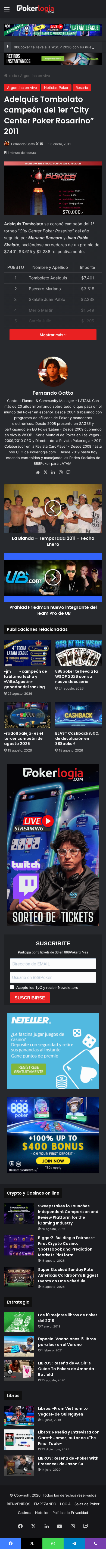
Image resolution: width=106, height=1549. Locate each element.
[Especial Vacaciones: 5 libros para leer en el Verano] (19, 1346)
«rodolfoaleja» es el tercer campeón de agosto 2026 (23, 738)
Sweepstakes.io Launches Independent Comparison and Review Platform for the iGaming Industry (68, 1214)
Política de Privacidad (70, 1512)
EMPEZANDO (45, 1504)
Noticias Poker (56, 87)
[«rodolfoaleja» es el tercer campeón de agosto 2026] (27, 715)
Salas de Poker (86, 1504)
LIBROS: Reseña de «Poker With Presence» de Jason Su (68, 1461)
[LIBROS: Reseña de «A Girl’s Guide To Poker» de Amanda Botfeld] (19, 1370)
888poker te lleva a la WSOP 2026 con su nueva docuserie (76, 676)
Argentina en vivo (35, 75)
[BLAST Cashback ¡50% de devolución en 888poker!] (78, 715)
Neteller (42, 1512)
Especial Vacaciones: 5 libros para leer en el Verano (67, 1341)
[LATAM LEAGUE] (53, 58)
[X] (45, 472)
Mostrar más (52, 334)
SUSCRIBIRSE (30, 998)
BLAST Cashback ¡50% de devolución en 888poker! (77, 738)
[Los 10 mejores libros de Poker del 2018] (19, 1322)
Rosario (82, 87)
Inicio (12, 75)
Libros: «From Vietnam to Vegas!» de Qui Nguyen (63, 1411)
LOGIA (65, 1504)
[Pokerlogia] (35, 9)
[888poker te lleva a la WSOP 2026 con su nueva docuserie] (78, 653)
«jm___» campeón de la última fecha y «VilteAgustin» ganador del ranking (25, 679)
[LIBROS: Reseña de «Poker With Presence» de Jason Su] (19, 1466)
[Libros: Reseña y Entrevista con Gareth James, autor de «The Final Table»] (19, 1439)
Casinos (24, 1512)
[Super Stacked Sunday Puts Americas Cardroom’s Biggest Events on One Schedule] (19, 1277)
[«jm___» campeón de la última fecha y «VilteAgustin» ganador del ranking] (27, 653)
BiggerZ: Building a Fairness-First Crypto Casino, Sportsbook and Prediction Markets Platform (66, 1246)
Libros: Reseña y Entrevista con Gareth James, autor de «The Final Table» (68, 1437)
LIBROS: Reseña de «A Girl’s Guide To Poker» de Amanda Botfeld (66, 1368)
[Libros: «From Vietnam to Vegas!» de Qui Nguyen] (19, 1416)
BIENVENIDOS (18, 1504)
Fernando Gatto (23, 144)
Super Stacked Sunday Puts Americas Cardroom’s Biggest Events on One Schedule (68, 1275)
